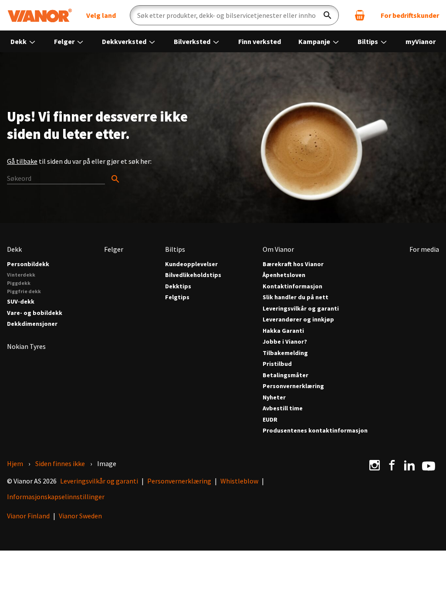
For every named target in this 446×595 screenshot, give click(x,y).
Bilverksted (193, 41)
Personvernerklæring (293, 386)
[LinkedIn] (409, 465)
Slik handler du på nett (295, 297)
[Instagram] (374, 465)
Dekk (19, 41)
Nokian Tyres (26, 346)
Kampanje (314, 41)
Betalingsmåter (285, 375)
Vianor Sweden (80, 515)
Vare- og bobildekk (34, 313)
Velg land (101, 15)
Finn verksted (259, 41)
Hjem (15, 463)
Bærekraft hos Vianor (293, 264)
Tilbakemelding (285, 353)
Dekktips (178, 286)
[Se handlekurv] (360, 15)
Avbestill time (283, 408)
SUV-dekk (20, 301)
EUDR (270, 419)
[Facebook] (392, 465)
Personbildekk (28, 264)
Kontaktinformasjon (292, 286)
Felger (65, 41)
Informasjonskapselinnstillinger (56, 496)
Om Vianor (278, 249)
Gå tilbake (22, 161)
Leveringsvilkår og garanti (301, 308)
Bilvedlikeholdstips (193, 275)
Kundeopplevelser (191, 264)
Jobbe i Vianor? (285, 341)
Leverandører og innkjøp (298, 319)
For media (424, 249)
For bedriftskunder (410, 15)
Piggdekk (18, 283)
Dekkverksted (125, 41)
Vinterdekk (21, 274)
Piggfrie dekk (24, 291)
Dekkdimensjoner (32, 324)
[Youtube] (429, 465)
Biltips (368, 41)
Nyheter (274, 397)
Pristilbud (277, 364)
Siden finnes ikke (60, 463)
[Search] (64, 178)
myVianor (420, 41)
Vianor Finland (28, 515)
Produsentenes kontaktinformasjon (315, 430)
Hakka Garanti (283, 331)
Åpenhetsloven (284, 275)
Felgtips (177, 297)
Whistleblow (239, 481)
